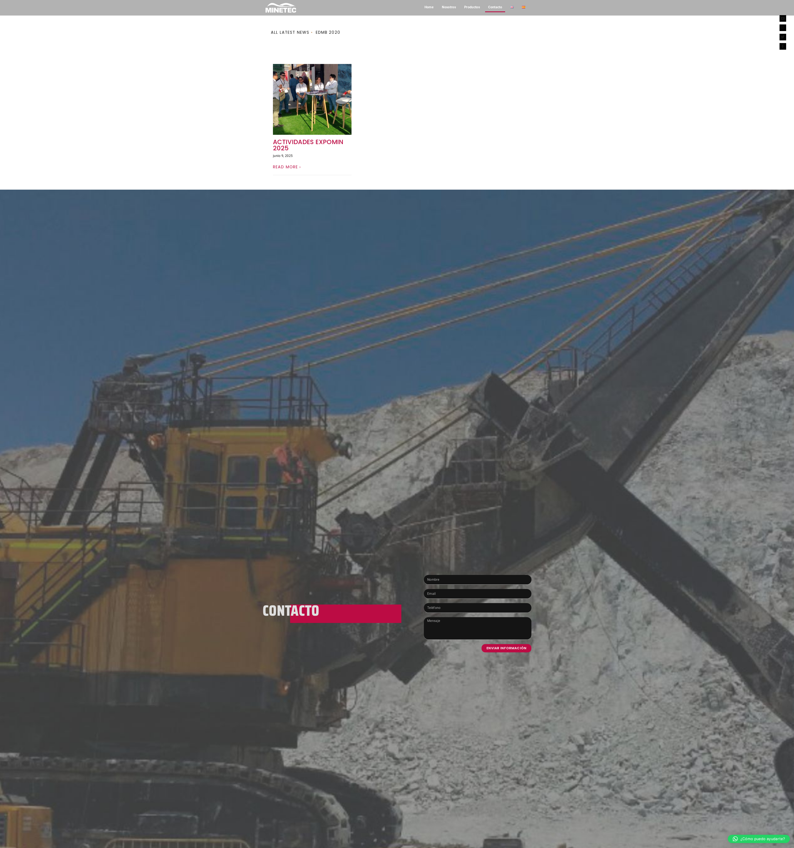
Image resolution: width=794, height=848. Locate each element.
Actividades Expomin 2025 (308, 145)
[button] (759, 839)
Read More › (287, 167)
